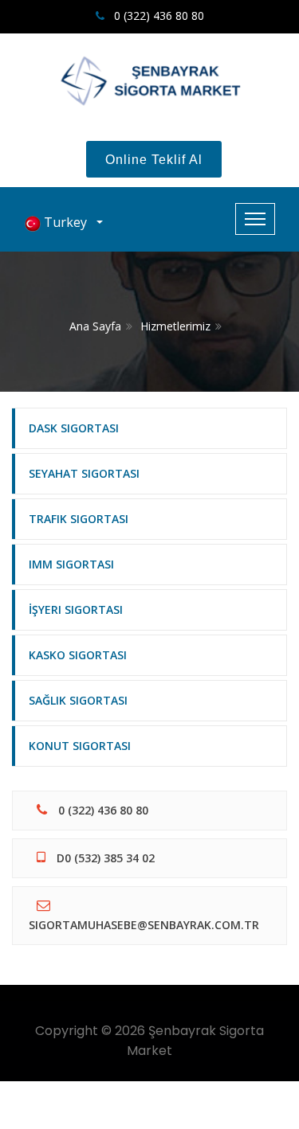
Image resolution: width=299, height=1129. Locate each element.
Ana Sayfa (95, 326)
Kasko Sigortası (78, 654)
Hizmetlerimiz (175, 326)
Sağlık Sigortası (78, 700)
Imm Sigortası (71, 564)
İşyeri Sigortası (76, 609)
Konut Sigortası (80, 745)
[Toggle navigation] (255, 219)
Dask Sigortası (74, 428)
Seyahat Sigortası (84, 473)
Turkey (67, 222)
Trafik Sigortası (78, 518)
